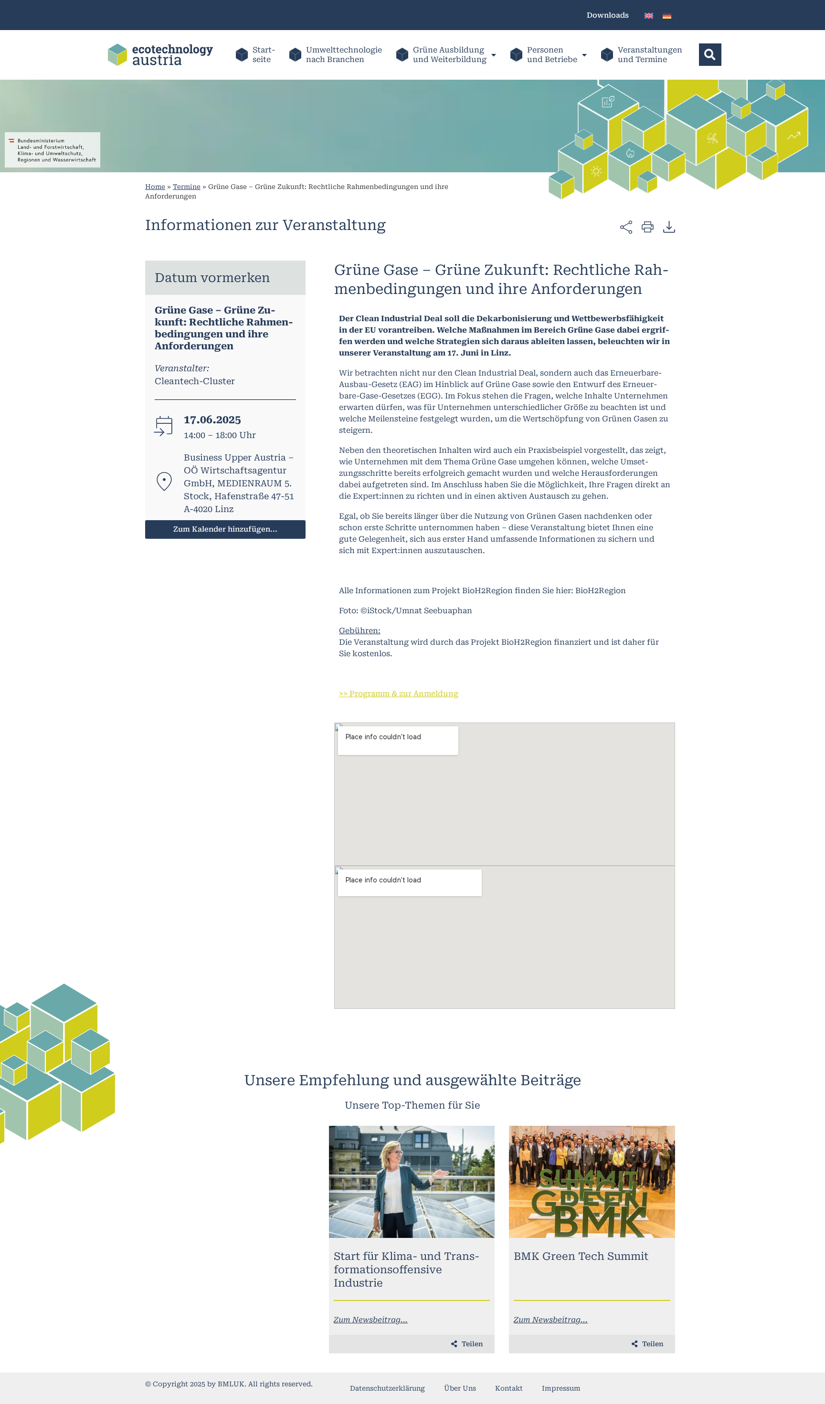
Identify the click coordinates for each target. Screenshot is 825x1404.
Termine (187, 186)
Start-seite (264, 54)
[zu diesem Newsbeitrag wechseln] (412, 1182)
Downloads (608, 15)
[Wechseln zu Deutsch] (667, 15)
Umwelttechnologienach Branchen (344, 54)
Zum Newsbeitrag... (371, 1319)
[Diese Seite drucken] (648, 226)
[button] (710, 54)
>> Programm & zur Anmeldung (398, 693)
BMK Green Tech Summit (581, 1256)
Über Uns (460, 1388)
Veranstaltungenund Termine (650, 54)
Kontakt (509, 1388)
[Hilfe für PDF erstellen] (669, 226)
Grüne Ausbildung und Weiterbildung (450, 54)
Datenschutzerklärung (387, 1388)
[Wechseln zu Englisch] (649, 15)
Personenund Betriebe (552, 54)
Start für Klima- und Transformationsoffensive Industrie (406, 1269)
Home (155, 186)
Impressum (561, 1388)
